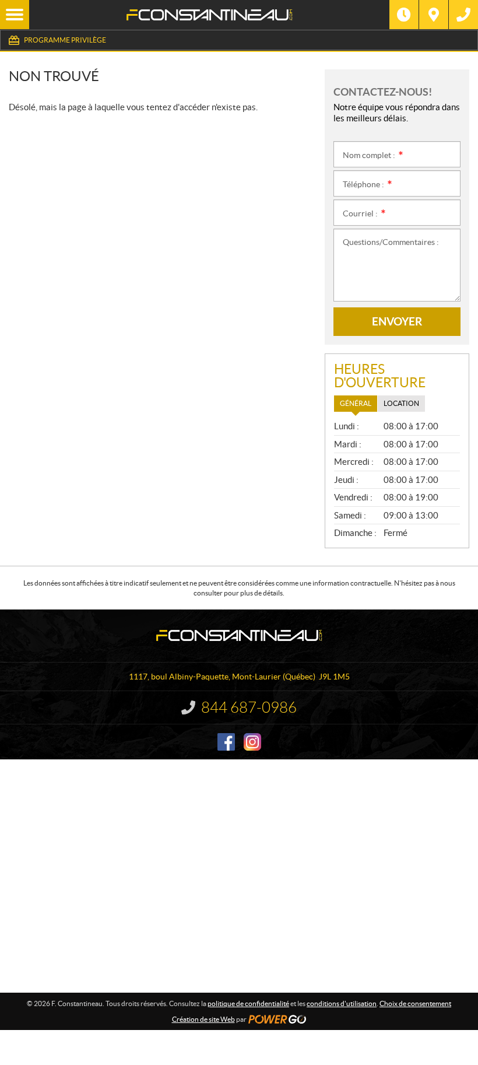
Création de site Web (203, 1019)
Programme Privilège (65, 40)
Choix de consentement (415, 1003)
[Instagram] (252, 742)
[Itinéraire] (433, 14)
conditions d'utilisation (342, 1003)
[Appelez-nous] (463, 14)
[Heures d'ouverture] (404, 14)
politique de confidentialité (248, 1003)
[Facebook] (226, 742)
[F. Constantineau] (209, 14)
